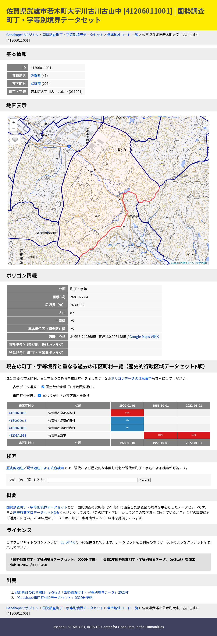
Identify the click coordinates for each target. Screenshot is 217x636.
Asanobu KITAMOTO (69, 626)
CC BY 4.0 (68, 542)
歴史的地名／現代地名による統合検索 (35, 467)
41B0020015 (17, 420)
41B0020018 (17, 428)
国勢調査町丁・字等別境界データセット (72, 34)
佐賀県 (36, 75)
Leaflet (175, 262)
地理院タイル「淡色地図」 (194, 262)
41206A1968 (17, 435)
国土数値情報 (56, 386)
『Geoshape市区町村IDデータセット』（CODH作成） (55, 597)
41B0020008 (17, 412)
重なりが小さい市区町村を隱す (66, 395)
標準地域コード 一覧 (122, 34)
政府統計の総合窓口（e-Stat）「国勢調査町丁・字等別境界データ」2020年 (72, 592)
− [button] (13, 128)
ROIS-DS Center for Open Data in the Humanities (125, 626)
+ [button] (13, 122)
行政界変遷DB (82, 386)
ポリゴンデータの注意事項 (131, 378)
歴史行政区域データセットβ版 (36, 512)
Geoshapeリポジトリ (22, 34)
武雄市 (36, 83)
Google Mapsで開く (144, 336)
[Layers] (15, 139)
